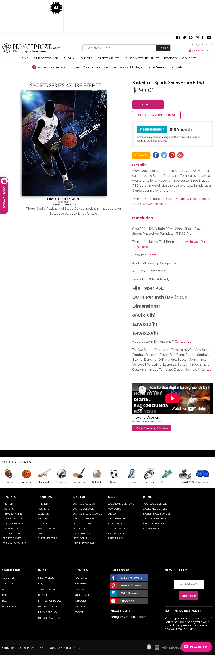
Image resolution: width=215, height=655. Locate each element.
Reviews (170, 58)
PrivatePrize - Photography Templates (53, 647)
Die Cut (113, 513)
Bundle (86, 58)
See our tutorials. (169, 67)
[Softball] (98, 473)
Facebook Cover (119, 533)
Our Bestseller (46, 58)
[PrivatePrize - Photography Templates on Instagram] (197, 38)
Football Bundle (155, 503)
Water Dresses (48, 528)
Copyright (45, 595)
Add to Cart (148, 104)
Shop (67, 58)
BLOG (5, 589)
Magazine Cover (14, 523)
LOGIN (5, 600)
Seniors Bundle (154, 523)
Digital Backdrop (85, 503)
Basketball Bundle (156, 513)
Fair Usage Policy (49, 600)
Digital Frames (83, 523)
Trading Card (12, 533)
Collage (43, 513)
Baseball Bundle (155, 508)
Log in (192, 44)
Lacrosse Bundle (154, 518)
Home (23, 58)
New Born (80, 538)
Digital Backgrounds (87, 513)
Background (11, 528)
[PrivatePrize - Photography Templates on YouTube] (209, 38)
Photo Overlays (84, 518)
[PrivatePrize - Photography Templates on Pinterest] (191, 38)
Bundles (151, 497)
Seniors (45, 497)
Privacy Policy (47, 612)
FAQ (40, 583)
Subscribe (188, 596)
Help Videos (46, 577)
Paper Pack (116, 538)
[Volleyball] (63, 473)
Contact (189, 58)
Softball (81, 606)
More (113, 497)
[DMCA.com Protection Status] (149, 649)
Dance (42, 533)
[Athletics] (168, 473)
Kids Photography (85, 543)
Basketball (82, 583)
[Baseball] (46, 473)
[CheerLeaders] (203, 473)
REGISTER (8, 595)
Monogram (115, 508)
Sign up (206, 44)
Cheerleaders (47, 538)
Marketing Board (120, 518)
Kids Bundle (151, 528)
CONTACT (7, 583)
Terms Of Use (47, 589)
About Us (8, 577)
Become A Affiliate (50, 617)
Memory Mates (12, 513)
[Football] (11, 473)
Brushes (79, 528)
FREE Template (108, 58)
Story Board (116, 523)
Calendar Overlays (121, 503)
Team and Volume (14, 543)
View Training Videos (152, 428)
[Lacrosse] (133, 473)
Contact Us (183, 341)
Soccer (79, 612)
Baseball (81, 589)
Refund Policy (47, 606)
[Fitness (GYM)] (185, 473)
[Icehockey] (80, 473)
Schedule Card (13, 518)
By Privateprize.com (146, 421)
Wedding (44, 518)
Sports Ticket (12, 538)
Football (81, 577)
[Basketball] (28, 473)
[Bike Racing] (151, 473)
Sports (9, 497)
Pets (76, 548)
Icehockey (81, 600)
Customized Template (142, 58)
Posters (8, 508)
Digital (79, 497)
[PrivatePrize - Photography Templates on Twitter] (184, 38)
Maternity (45, 523)
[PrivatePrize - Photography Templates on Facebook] (178, 38)
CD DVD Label (117, 528)
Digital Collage (83, 508)
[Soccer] (116, 473)
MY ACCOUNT (10, 606)
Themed (8, 503)
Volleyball (82, 595)
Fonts (152, 255)
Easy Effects (81, 533)
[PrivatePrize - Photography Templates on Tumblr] (203, 38)
